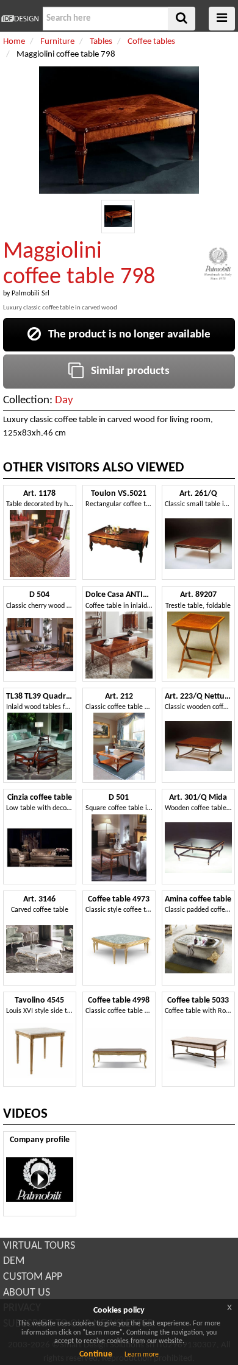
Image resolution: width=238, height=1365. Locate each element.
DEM (13, 1261)
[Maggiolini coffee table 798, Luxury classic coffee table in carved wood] (118, 216)
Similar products (127, 371)
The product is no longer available (126, 334)
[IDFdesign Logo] (20, 18)
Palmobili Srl (30, 293)
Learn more (141, 1354)
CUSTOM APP (32, 1277)
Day (64, 400)
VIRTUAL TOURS (39, 1246)
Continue (95, 1354)
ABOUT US (26, 1293)
